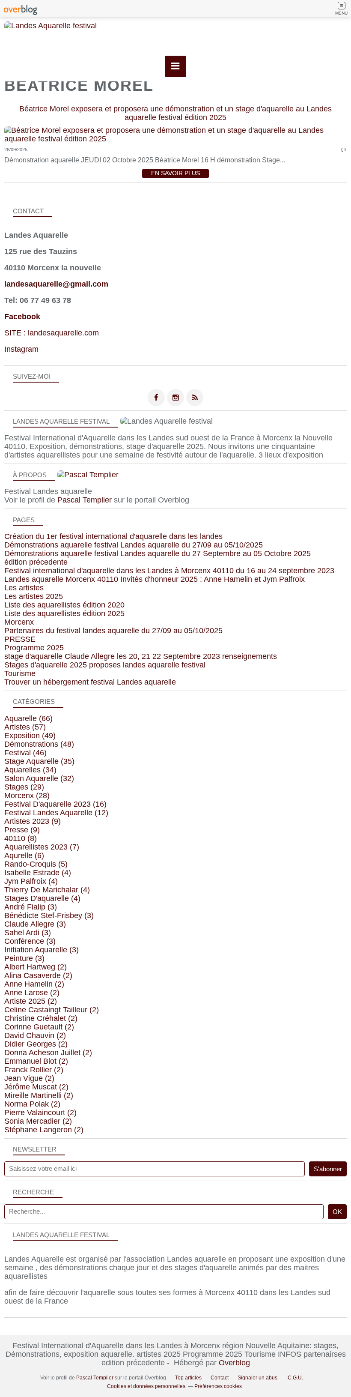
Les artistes (24, 587)
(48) (39, 744)
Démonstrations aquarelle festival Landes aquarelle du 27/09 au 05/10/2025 (133, 545)
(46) (25, 752)
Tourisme (20, 673)
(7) (41, 847)
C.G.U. (295, 1378)
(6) (24, 855)
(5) (36, 864)
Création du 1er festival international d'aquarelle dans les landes (113, 536)
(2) (35, 967)
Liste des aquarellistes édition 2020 (64, 605)
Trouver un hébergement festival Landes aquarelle (90, 682)
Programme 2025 (34, 647)
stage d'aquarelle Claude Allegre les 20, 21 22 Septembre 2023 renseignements (140, 656)
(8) (20, 838)
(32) (39, 778)
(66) (28, 718)
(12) (56, 812)
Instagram (21, 349)
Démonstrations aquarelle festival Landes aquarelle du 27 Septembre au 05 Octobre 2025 (157, 553)
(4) (37, 872)
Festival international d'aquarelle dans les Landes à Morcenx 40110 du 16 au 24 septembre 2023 (169, 570)
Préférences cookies (218, 1386)
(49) (30, 735)
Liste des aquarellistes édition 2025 (64, 613)
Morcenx (19, 622)
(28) (27, 795)
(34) (30, 770)
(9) (32, 821)
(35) (39, 761)
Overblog (234, 1362)
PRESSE (20, 639)
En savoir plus (175, 173)
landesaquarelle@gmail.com (56, 284)
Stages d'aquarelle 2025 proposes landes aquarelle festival (104, 665)
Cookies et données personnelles (146, 1386)
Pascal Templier (84, 500)
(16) (55, 804)
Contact (220, 1378)
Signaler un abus (258, 1378)
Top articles (188, 1378)
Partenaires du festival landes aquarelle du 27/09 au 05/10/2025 (113, 630)
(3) (30, 907)
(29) (24, 787)
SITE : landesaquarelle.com (51, 333)
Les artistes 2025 (33, 596)
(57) (25, 727)
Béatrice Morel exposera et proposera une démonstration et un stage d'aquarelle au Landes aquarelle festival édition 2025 (175, 113)
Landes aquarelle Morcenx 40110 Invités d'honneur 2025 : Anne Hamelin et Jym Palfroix (154, 579)
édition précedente (36, 562)
